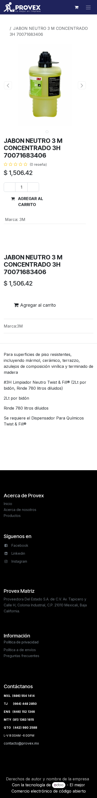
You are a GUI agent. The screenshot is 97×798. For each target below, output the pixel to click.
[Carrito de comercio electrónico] (76, 7)
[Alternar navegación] (88, 7)
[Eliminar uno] (9, 187)
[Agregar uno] (33, 187)
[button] (8, 85)
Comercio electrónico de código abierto (48, 791)
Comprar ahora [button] (70, 201)
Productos (17, 22)
